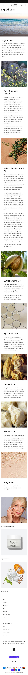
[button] (2, 5)
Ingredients (3, 591)
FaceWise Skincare (11, 672)
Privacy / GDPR (6, 632)
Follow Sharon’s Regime (7, 526)
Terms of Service (7, 629)
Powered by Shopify (19, 672)
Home (4, 617)
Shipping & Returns (7, 623)
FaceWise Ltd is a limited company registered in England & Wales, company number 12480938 (14, 642)
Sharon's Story (6, 614)
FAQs (4, 626)
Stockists (5, 611)
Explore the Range (5, 559)
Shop (4, 599)
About (4, 608)
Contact (4, 635)
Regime (4, 602)
